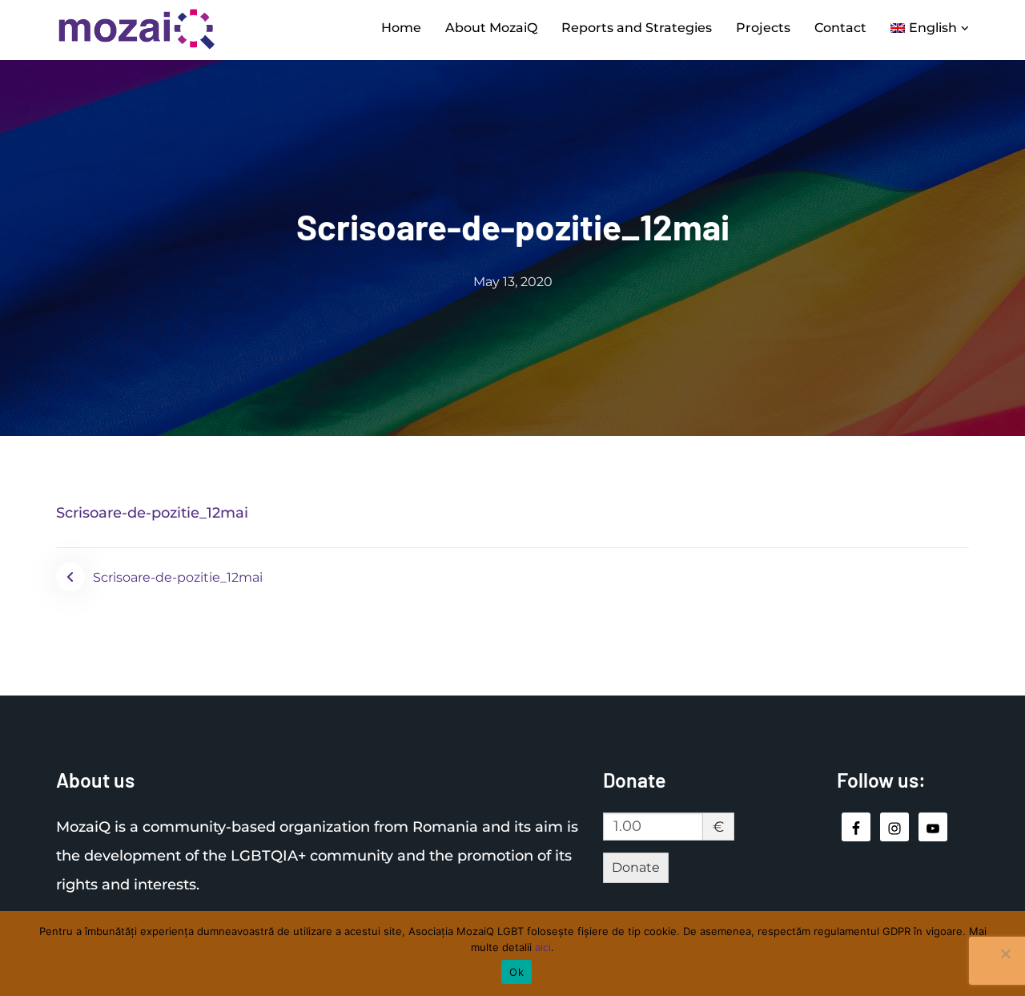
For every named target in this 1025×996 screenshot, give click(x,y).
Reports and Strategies (636, 27)
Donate (636, 867)
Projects (763, 27)
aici (543, 947)
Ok (516, 972)
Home (401, 27)
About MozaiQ (491, 27)
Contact (840, 27)
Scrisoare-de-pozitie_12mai (152, 513)
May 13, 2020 (513, 281)
